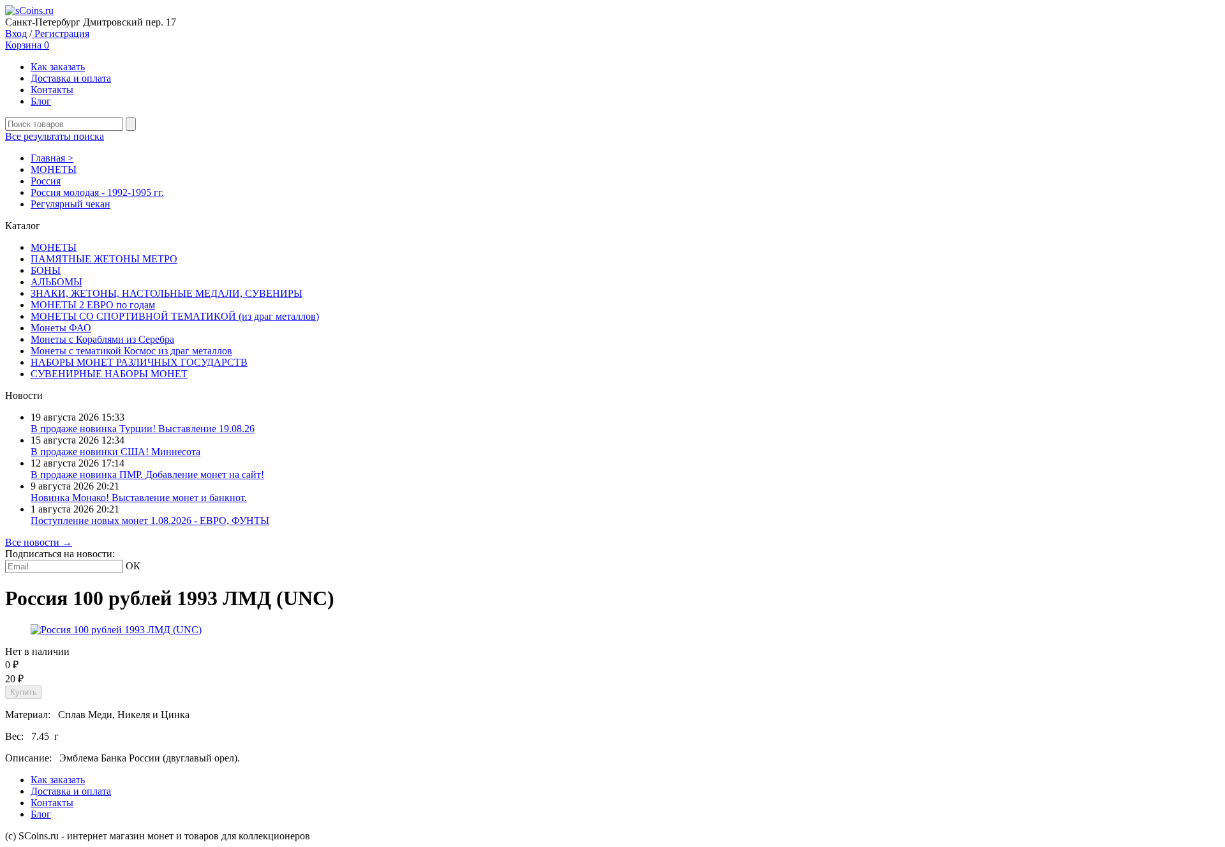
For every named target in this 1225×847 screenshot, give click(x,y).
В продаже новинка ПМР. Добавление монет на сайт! (147, 474)
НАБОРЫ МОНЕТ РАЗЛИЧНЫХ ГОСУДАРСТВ (139, 362)
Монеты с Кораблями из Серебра (102, 339)
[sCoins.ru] (29, 10)
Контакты (52, 89)
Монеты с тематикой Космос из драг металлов (131, 350)
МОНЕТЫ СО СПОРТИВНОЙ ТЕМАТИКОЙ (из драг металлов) (175, 316)
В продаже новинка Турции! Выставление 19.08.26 (143, 428)
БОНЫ (46, 270)
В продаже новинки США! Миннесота (115, 451)
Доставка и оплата (71, 78)
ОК (133, 565)
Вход (16, 33)
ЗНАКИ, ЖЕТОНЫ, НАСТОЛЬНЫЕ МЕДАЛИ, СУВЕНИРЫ (166, 293)
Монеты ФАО (61, 327)
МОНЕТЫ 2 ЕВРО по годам (93, 304)
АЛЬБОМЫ (56, 281)
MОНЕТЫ (54, 169)
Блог (41, 101)
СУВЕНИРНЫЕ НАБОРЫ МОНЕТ (109, 373)
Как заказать (58, 66)
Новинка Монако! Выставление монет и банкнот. (139, 497)
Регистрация (60, 33)
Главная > (52, 158)
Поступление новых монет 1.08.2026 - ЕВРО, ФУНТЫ (150, 520)
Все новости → (38, 542)
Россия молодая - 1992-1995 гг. (97, 192)
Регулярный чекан (70, 204)
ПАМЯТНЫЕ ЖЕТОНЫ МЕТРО (104, 258)
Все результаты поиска (54, 136)
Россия (46, 181)
